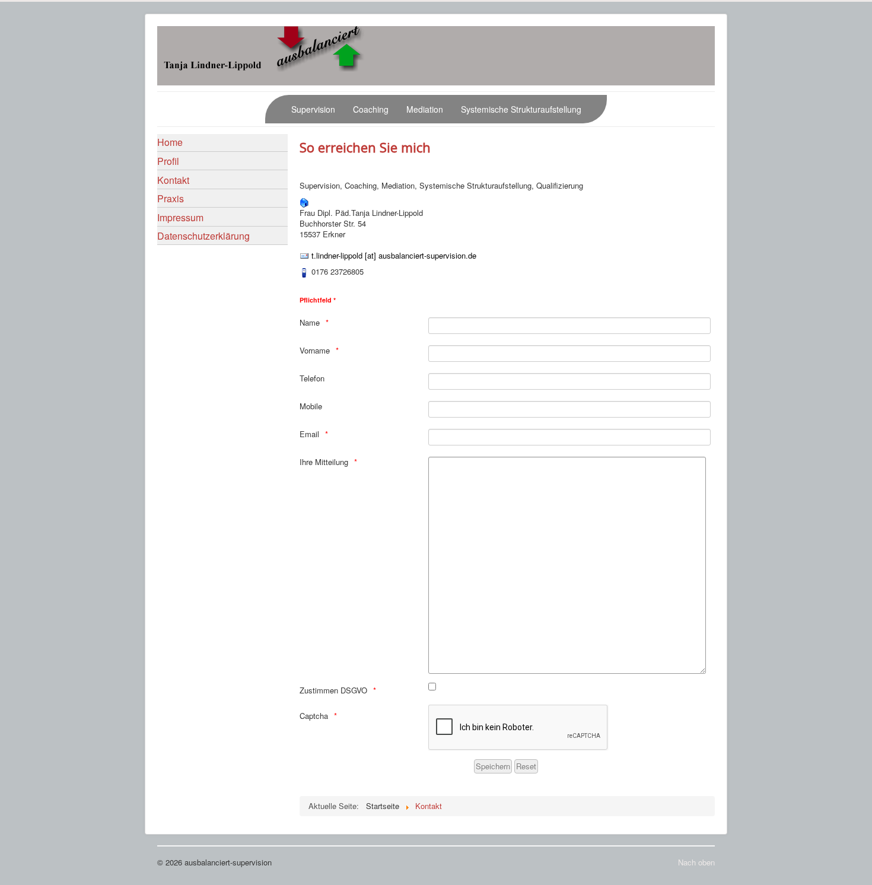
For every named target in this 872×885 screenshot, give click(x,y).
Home (170, 142)
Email (309, 434)
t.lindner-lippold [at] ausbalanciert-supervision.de (393, 255)
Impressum (180, 217)
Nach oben (696, 862)
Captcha (314, 716)
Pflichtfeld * (318, 299)
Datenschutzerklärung (203, 236)
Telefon (312, 378)
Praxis (170, 198)
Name (310, 322)
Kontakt (173, 180)
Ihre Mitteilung (324, 462)
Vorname (315, 350)
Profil (168, 161)
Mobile (311, 406)
